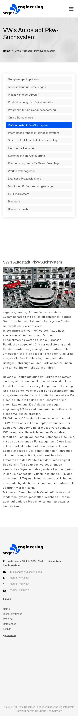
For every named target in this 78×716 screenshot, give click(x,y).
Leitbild (7, 628)
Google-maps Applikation (24, 79)
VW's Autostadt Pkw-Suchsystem (28, 125)
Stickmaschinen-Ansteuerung (26, 155)
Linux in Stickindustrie (21, 148)
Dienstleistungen (12, 613)
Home (6, 50)
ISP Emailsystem (18, 193)
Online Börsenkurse (20, 117)
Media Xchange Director (23, 94)
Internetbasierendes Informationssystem (33, 132)
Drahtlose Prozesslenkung (24, 178)
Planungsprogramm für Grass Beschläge (34, 163)
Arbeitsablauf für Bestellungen (27, 87)
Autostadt (19, 330)
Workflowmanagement (22, 171)
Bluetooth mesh (18, 209)
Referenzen (9, 623)
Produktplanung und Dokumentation (31, 102)
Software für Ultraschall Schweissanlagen (34, 140)
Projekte (8, 618)
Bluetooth (14, 201)
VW (72, 395)
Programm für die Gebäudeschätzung (32, 109)
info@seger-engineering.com (26, 571)
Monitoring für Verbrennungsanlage (30, 186)
